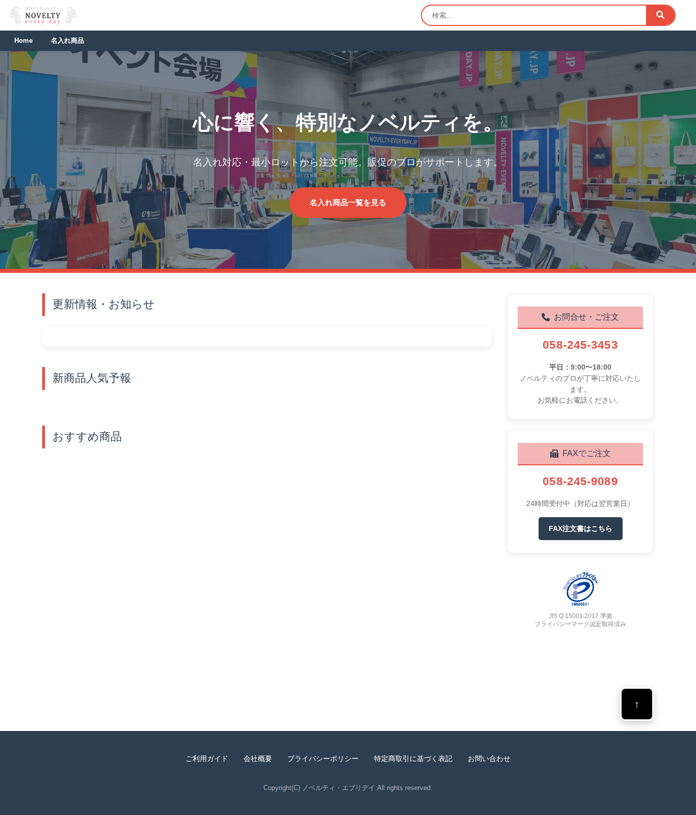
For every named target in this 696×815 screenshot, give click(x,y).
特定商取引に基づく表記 (413, 758)
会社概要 (258, 758)
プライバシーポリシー (323, 758)
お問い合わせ (489, 758)
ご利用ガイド (206, 758)
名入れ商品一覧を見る (348, 202)
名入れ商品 (67, 40)
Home (23, 40)
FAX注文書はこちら (580, 528)
